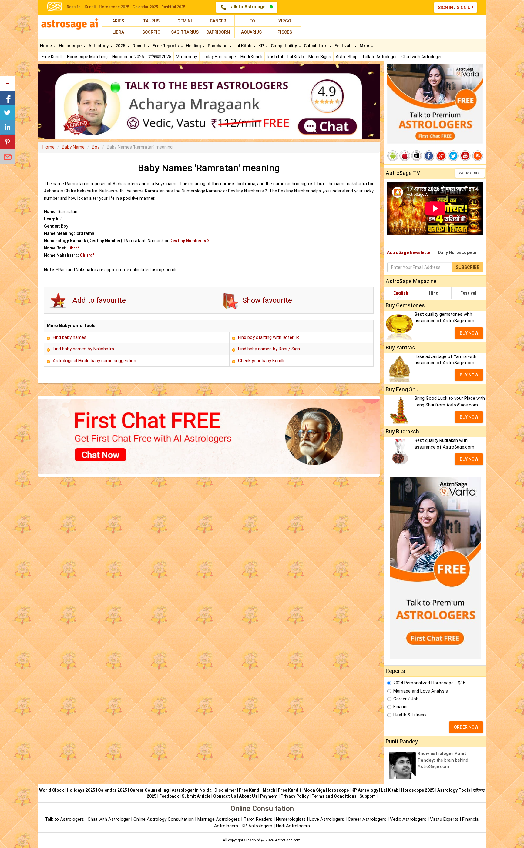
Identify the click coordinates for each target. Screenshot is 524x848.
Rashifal (74, 7)
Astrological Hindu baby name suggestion (94, 360)
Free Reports (166, 45)
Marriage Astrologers (219, 819)
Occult (139, 45)
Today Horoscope (219, 56)
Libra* (73, 247)
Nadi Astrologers (293, 826)
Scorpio (151, 32)
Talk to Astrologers (64, 819)
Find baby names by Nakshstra (83, 349)
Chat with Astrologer (421, 56)
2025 (121, 45)
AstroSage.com (288, 840)
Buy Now (469, 333)
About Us (248, 796)
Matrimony (186, 56)
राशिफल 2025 (160, 56)
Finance (401, 706)
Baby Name (73, 147)
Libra (118, 32)
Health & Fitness (410, 715)
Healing (194, 45)
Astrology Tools (453, 790)
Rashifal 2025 (173, 7)
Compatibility (284, 45)
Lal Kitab (295, 56)
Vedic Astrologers (408, 819)
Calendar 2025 (145, 7)
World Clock (51, 790)
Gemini (184, 20)
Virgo (284, 20)
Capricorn (218, 32)
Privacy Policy (294, 796)
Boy (95, 147)
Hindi (434, 293)
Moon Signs (319, 56)
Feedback (169, 796)
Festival (468, 293)
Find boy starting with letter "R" (269, 337)
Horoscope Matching (87, 56)
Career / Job (405, 699)
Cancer (218, 20)
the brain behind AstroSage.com (443, 760)
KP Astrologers (258, 826)
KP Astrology (364, 790)
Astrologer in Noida (192, 790)
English (400, 293)
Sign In (445, 7)
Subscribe (470, 173)
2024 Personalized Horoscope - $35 (429, 683)
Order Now (466, 727)
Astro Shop (347, 56)
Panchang (218, 45)
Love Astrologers (326, 819)
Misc (365, 45)
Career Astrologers (367, 819)
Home (46, 45)
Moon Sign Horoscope (326, 790)
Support (367, 796)
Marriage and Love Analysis (420, 691)
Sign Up (465, 7)
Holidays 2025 (81, 790)
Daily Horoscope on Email (462, 252)
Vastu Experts (444, 819)
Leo (251, 20)
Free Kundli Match (257, 790)
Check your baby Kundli (261, 360)
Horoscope (70, 45)
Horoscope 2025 (114, 7)
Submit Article (196, 796)
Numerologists (291, 819)
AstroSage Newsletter (409, 252)
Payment (269, 796)
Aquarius (251, 32)
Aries (118, 20)
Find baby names (69, 337)
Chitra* (87, 255)
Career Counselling (149, 790)
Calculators (316, 45)
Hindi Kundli (251, 56)
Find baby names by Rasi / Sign (269, 349)
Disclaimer (225, 790)
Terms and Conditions (334, 796)
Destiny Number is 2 (190, 240)
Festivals (344, 45)
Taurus (151, 20)
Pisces (284, 32)
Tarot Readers (259, 819)
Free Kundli (52, 56)
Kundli (90, 7)
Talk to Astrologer (244, 7)
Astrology (99, 45)
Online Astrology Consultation (164, 819)
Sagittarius (185, 32)
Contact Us (224, 796)
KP (261, 45)
